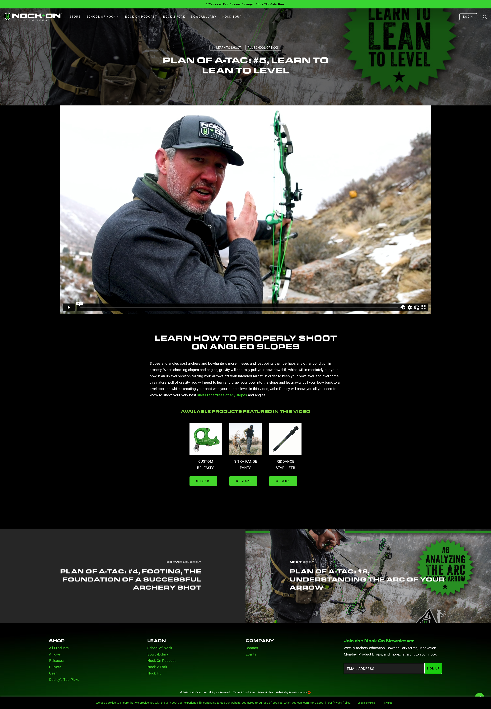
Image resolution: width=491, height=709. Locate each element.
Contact (252, 648)
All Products (59, 648)
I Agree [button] (388, 702)
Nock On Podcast (161, 660)
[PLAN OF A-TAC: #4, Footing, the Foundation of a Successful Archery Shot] (123, 576)
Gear (53, 673)
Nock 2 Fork (157, 667)
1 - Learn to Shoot (226, 47)
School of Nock (159, 648)
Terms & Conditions (244, 692)
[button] (203, 481)
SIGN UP (433, 668)
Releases (56, 660)
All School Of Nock (263, 47)
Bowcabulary (157, 654)
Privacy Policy (265, 692)
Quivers (55, 667)
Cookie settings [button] (366, 702)
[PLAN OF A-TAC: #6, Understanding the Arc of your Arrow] (368, 576)
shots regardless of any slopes (222, 395)
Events (251, 654)
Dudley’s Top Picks (64, 679)
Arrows (55, 654)
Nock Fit (154, 673)
